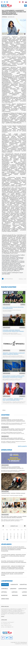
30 (3, 539)
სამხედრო (13, 588)
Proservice (24, 643)
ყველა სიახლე (22, 446)
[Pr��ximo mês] (25, 526)
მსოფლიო (4, 595)
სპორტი (24, 592)
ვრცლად (2, 616)
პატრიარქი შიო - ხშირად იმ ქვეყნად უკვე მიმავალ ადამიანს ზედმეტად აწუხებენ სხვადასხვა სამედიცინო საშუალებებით (13, 567)
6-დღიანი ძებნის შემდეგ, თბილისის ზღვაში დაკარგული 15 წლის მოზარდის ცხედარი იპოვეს (13, 556)
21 (21, 536)
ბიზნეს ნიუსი (5, 598)
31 (7, 539)
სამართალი (14, 584)
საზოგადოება (22, 588)
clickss (3, 410)
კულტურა (4, 592)
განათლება (23, 584)
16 (3, 536)
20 (17, 536)
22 (24, 536)
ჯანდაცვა (14, 592)
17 (7, 536)
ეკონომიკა (4, 588)
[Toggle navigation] (25, 6)
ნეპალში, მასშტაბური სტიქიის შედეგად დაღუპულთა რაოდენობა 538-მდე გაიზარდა (13, 562)
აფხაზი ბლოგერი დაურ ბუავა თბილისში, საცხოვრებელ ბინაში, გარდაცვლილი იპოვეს (12, 574)
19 (14, 536)
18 (10, 536)
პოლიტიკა (5, 584)
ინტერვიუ (15, 595)
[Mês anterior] (3, 526)
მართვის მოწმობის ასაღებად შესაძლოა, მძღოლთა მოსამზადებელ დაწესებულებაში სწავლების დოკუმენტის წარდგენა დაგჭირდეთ (13, 549)
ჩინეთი (24, 595)
